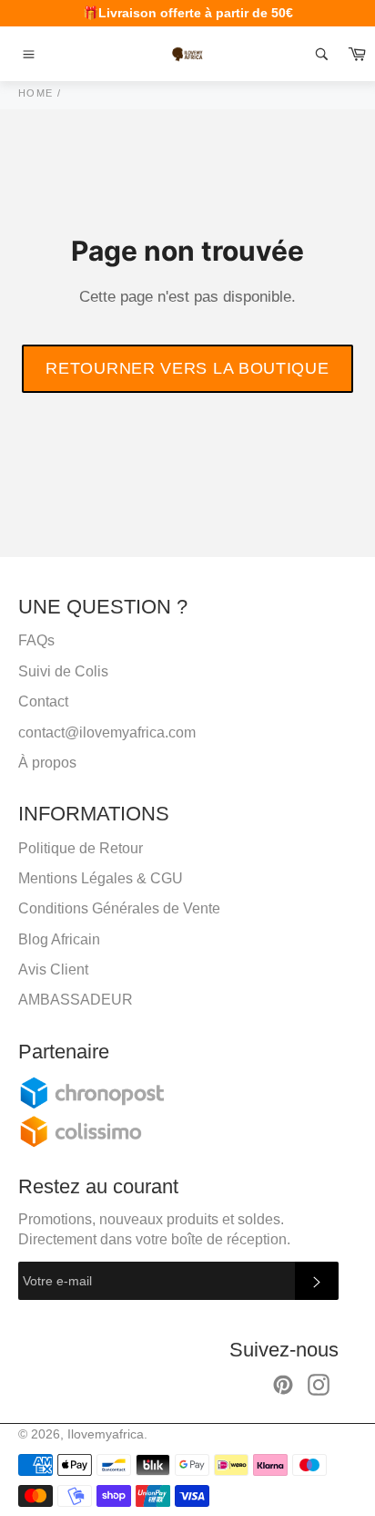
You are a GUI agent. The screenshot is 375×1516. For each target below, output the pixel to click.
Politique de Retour (80, 848)
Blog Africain (59, 939)
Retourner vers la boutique (187, 368)
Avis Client (53, 969)
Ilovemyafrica (105, 1434)
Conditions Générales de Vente (119, 908)
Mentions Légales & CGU (100, 878)
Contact (43, 701)
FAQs (36, 640)
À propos (47, 762)
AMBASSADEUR (75, 999)
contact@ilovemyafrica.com (107, 732)
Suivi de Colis (63, 671)
